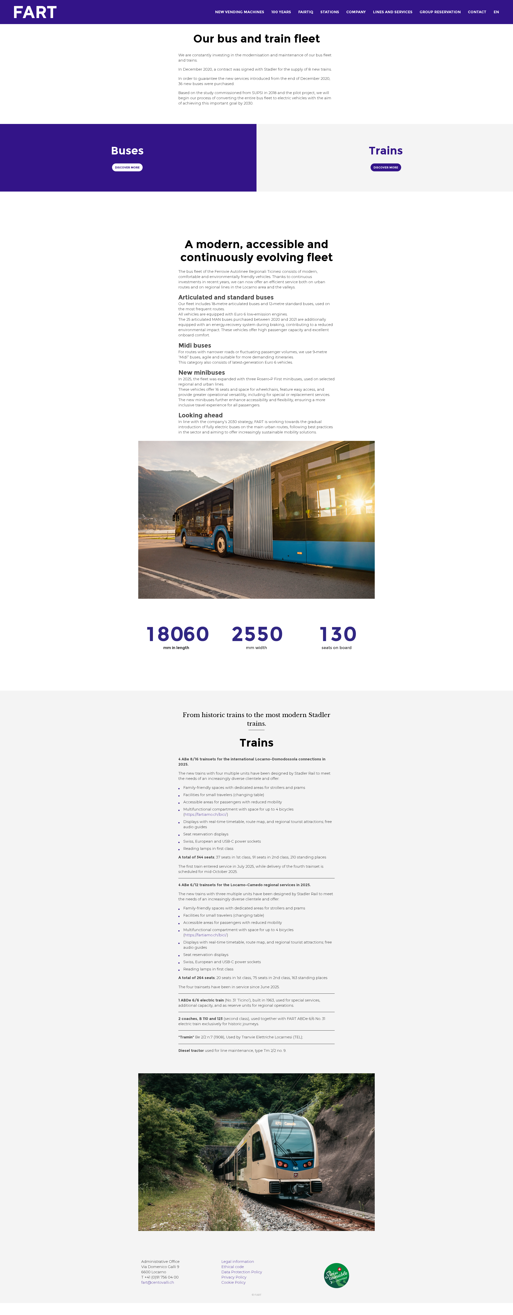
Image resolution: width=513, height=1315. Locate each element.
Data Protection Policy (241, 1272)
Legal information (237, 1261)
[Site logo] (26, 12)
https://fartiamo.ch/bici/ (206, 814)
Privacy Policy (233, 1277)
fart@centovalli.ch (157, 1282)
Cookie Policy (233, 1282)
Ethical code (232, 1267)
